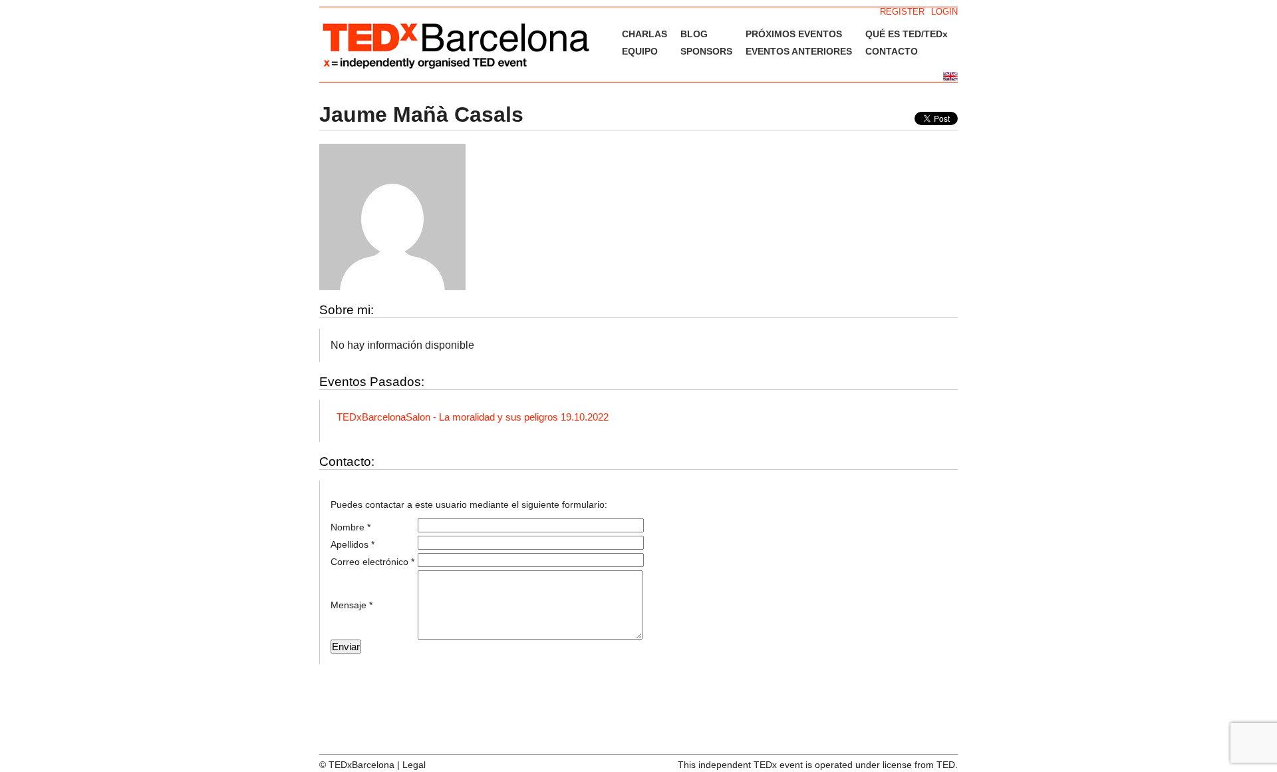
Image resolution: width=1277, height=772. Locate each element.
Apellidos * (352, 544)
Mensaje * (351, 605)
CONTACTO (891, 51)
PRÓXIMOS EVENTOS (794, 34)
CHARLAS (644, 34)
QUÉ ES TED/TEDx (906, 34)
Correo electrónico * (372, 561)
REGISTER (902, 12)
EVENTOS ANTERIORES (799, 51)
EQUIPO (640, 51)
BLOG (694, 34)
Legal (414, 764)
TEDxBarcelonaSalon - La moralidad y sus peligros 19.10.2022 (473, 417)
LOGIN (944, 12)
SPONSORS (706, 51)
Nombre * (350, 527)
